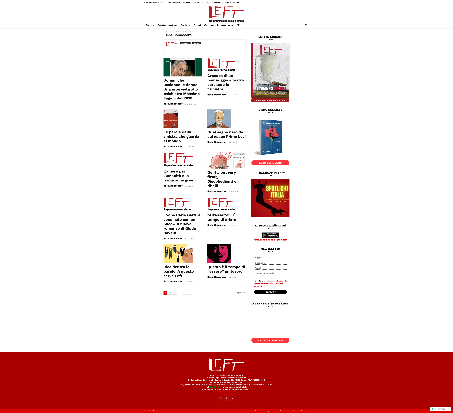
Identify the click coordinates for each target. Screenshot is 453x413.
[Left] (226, 14)
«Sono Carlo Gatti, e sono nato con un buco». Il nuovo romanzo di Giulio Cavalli (182, 224)
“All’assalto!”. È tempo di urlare (221, 217)
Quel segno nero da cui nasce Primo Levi (226, 134)
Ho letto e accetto (270, 284)
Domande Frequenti (232, 2)
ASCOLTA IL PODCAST (270, 340)
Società (185, 25)
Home (166, 31)
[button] (306, 25)
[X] (182, 48)
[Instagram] (226, 398)
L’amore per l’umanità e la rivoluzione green (180, 175)
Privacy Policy (226, 394)
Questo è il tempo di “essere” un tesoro (226, 269)
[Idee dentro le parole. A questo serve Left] (183, 253)
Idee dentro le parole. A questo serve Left (179, 271)
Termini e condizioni (226, 392)
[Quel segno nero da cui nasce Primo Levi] (226, 118)
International (225, 25)
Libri (208, 2)
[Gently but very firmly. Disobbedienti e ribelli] (226, 160)
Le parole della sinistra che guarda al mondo (181, 136)
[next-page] (190, 293)
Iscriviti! (270, 292)
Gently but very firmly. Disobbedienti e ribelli (221, 179)
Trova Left (199, 2)
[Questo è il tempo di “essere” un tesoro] (226, 253)
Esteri (197, 25)
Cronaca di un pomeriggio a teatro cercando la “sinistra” (225, 82)
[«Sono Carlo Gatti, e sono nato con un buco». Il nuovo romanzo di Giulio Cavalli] (183, 204)
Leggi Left (186, 2)
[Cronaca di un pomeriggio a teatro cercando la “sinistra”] (226, 65)
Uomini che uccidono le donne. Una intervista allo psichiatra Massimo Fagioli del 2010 (182, 89)
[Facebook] (220, 398)
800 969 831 (215, 387)
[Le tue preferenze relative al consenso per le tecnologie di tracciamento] (440, 409)
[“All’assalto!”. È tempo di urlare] (226, 204)
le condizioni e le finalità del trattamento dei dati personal (270, 284)
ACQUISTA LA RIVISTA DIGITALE (270, 100)
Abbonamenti (174, 2)
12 (185, 293)
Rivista (150, 25)
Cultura (209, 25)
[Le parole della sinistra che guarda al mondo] (183, 118)
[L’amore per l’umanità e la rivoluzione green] (183, 159)
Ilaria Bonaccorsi (173, 103)
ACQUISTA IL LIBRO (270, 162)
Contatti (216, 2)
